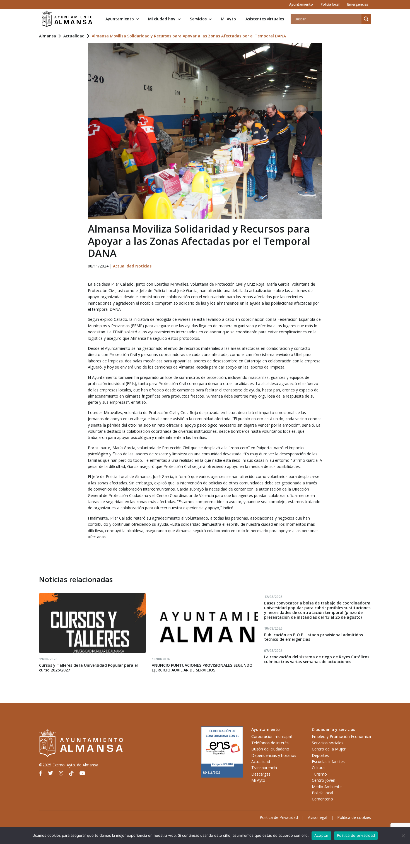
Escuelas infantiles (328, 761)
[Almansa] (67, 19)
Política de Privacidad (279, 817)
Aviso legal (317, 817)
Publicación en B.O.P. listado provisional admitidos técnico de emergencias (313, 637)
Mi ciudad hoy (161, 18)
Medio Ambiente (327, 786)
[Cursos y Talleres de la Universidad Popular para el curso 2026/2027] (92, 623)
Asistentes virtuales (264, 18)
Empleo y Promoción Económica (341, 736)
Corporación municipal (271, 736)
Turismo (319, 774)
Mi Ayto (228, 18)
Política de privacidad (356, 835)
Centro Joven (323, 780)
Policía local (329, 4)
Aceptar (321, 835)
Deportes (320, 755)
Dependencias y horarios (273, 755)
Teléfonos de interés (270, 742)
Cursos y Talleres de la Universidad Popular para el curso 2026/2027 (88, 668)
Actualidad (74, 36)
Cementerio (322, 799)
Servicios (198, 18)
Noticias (143, 266)
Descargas (261, 774)
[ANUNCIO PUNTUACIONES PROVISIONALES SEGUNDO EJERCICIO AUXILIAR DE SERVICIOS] (205, 623)
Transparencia (264, 767)
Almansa (47, 36)
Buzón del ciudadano (270, 749)
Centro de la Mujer (329, 749)
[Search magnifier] (366, 19)
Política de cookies (354, 817)
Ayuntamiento (301, 4)
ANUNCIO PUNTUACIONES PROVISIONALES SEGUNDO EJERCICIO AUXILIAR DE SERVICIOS (202, 668)
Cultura (318, 767)
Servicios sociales (327, 742)
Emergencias (357, 4)
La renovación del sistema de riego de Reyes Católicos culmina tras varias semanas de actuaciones (316, 659)
